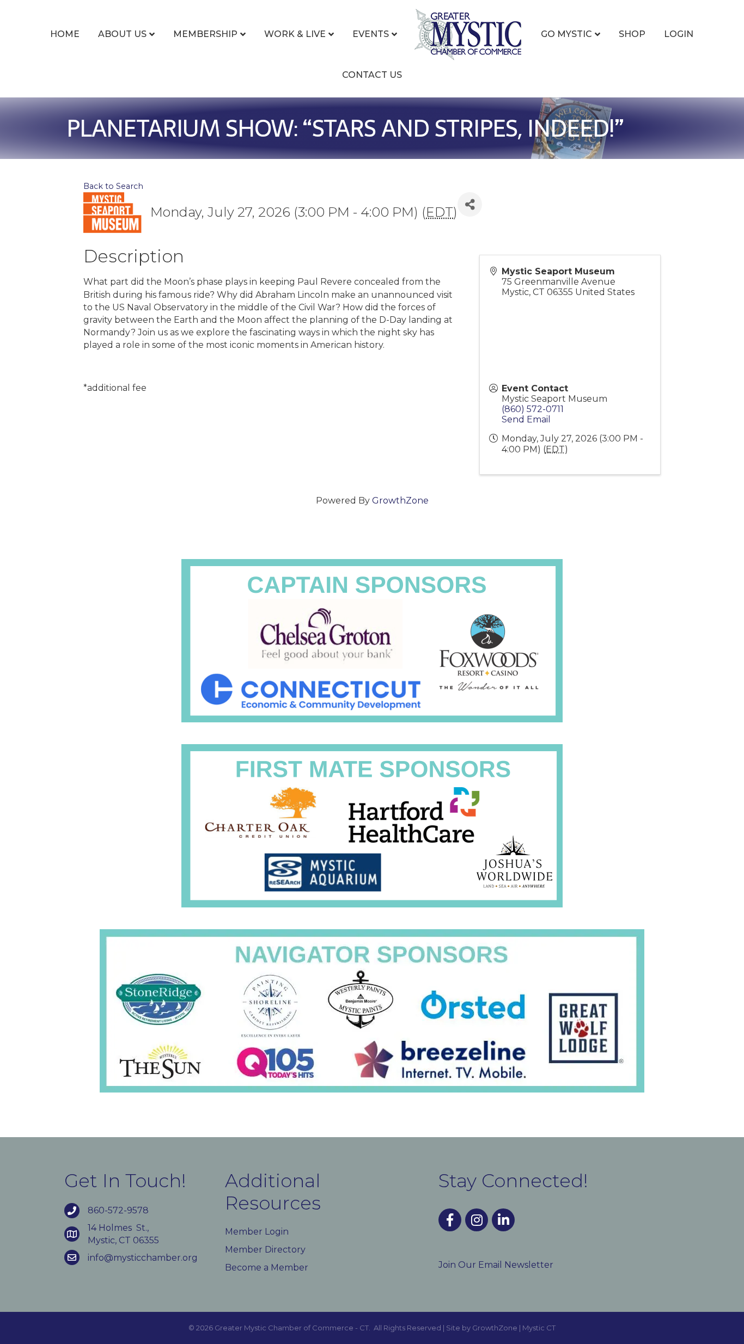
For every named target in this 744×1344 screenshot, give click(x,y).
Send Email (526, 419)
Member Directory (265, 1249)
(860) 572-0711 (533, 409)
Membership (205, 34)
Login (678, 34)
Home (65, 34)
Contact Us (372, 75)
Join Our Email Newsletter (495, 1265)
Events (370, 34)
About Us (122, 34)
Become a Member (266, 1267)
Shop (632, 34)
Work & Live (295, 34)
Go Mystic (566, 34)
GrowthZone (400, 500)
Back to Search (113, 186)
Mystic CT (539, 1327)
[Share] (470, 204)
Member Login (257, 1231)
